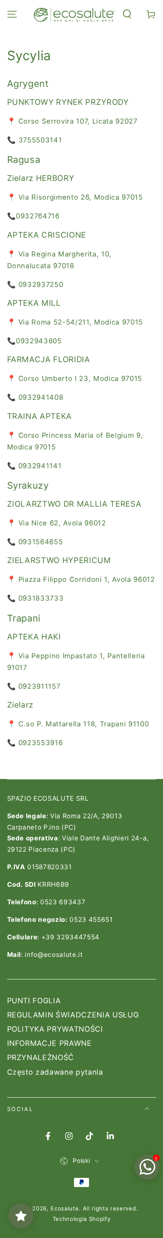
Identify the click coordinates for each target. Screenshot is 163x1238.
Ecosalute (65, 1208)
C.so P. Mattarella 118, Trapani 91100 (83, 724)
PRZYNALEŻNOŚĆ (40, 1057)
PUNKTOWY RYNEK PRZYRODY (68, 102)
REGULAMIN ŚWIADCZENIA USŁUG (73, 1014)
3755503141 (40, 140)
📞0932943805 (34, 341)
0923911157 (39, 686)
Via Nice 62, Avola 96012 (62, 523)
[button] (127, 14)
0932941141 (40, 466)
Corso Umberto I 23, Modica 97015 (80, 378)
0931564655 (40, 542)
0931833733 (41, 598)
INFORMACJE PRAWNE (49, 1043)
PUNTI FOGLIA (34, 1000)
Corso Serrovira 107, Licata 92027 (78, 121)
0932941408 (41, 397)
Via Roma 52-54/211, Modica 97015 (80, 322)
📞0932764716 (33, 216)
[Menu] (12, 14)
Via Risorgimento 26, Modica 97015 (80, 197)
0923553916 (40, 742)
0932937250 (41, 284)
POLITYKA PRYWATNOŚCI (55, 1029)
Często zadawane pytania (55, 1072)
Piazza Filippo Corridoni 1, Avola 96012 (86, 579)
